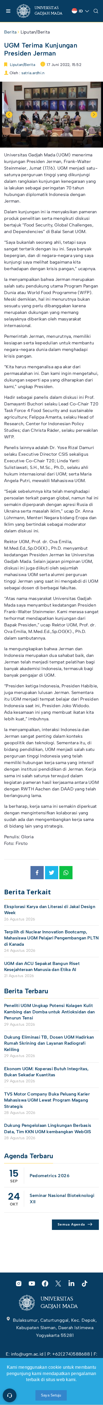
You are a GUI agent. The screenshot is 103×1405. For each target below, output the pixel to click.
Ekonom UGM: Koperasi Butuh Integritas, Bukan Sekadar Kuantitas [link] (46, 1071)
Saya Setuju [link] (51, 1395)
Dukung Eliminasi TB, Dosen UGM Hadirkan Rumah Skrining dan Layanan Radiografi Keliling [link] (49, 1043)
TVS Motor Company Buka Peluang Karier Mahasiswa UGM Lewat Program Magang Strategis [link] (47, 1100)
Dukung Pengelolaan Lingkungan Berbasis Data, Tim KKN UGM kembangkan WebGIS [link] (48, 1128)
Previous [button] (9, 114)
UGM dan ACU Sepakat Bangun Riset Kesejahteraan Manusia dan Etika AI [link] (42, 966)
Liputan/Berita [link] (35, 32)
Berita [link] (10, 32)
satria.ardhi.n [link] (32, 73)
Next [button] (94, 114)
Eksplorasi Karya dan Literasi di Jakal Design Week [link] (49, 909)
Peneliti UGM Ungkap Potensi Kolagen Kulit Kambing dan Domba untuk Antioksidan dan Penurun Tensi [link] (49, 1011)
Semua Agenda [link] (71, 1224)
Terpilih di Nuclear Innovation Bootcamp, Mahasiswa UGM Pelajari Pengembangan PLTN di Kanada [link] (51, 938)
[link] (42, 11)
